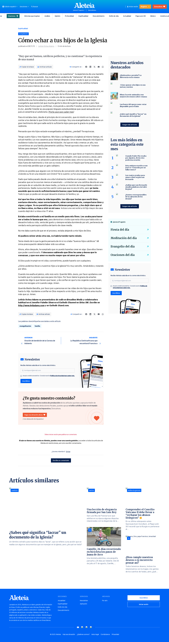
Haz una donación (69, 634)
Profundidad (69, 16)
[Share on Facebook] (86, 67)
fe (90, 530)
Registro (144, 6)
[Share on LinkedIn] (90, 67)
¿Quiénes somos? (83, 634)
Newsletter (84, 601)
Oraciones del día (123, 255)
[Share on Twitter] (94, 67)
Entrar (68, 452)
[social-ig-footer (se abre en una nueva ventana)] (91, 627)
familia (37, 326)
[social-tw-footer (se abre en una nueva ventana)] (87, 627)
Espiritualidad (83, 16)
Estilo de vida (114, 16)
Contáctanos (105, 634)
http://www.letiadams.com (31, 305)
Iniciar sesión (133, 7)
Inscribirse (26, 381)
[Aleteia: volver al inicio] (84, 5)
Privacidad (115, 634)
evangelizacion (25, 326)
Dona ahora (158, 6)
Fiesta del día (120, 229)
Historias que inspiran (32, 16)
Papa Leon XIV (141, 16)
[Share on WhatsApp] (103, 67)
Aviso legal (95, 634)
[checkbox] (21, 376)
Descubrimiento (99, 16)
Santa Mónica (92, 10)
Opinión (57, 16)
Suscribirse (144, 598)
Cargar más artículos (129, 125)
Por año (104, 601)
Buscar (35, 7)
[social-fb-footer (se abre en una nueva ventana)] (82, 627)
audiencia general (134, 490)
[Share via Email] (99, 67)
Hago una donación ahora (33, 415)
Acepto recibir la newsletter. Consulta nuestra (49, 376)
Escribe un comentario (61, 460)
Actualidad (127, 16)
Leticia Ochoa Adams (46, 46)
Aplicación (83, 604)
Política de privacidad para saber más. (62, 376)
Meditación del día (124, 238)
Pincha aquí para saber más (61, 112)
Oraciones (11, 16)
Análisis (47, 16)
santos (91, 490)
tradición (14, 490)
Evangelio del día (123, 246)
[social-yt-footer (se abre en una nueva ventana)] (78, 627)
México (153, 16)
